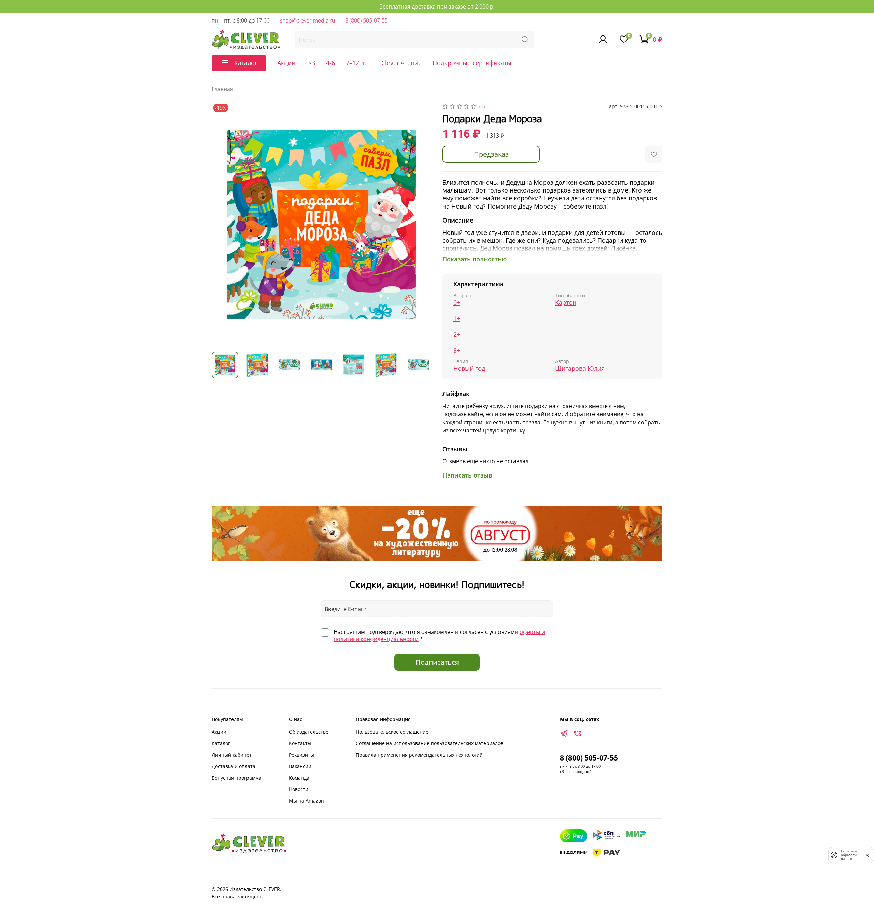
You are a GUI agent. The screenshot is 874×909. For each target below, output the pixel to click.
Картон (565, 303)
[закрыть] (867, 855)
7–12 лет (358, 63)
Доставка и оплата (233, 766)
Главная (222, 89)
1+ (456, 319)
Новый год (469, 368)
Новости (298, 789)
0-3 (310, 63)
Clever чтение (401, 63)
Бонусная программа (237, 778)
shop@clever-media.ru (307, 20)
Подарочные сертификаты (472, 63)
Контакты (300, 743)
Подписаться (437, 662)
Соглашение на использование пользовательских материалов (429, 743)
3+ (456, 350)
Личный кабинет (232, 755)
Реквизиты (301, 755)
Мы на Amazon (306, 800)
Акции (286, 63)
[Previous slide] (222, 224)
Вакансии (300, 766)
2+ (456, 334)
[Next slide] (420, 224)
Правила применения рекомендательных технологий (419, 755)
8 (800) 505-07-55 (366, 20)
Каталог (221, 743)
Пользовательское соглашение (392, 731)
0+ (456, 303)
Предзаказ (491, 154)
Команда (299, 778)
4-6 (330, 63)
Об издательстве (308, 731)
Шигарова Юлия (580, 368)
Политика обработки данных (849, 855)
